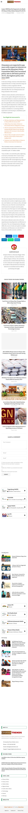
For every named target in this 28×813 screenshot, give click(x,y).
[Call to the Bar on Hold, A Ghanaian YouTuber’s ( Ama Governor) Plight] (5, 595)
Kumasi (10, 623)
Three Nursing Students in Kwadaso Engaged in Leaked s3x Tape (19, 653)
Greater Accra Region (17, 499)
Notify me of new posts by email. (9, 471)
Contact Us (13, 810)
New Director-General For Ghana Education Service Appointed (18, 576)
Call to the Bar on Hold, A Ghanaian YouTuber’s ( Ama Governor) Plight (19, 594)
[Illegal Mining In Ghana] (5, 684)
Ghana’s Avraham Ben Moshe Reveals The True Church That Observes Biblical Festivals (19, 663)
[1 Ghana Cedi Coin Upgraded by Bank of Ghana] (5, 568)
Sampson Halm (10, 13)
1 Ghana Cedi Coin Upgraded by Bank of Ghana (19, 566)
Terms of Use (20, 810)
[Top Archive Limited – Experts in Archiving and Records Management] (5, 586)
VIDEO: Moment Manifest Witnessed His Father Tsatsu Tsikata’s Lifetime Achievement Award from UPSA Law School (13, 769)
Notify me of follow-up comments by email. (11, 467)
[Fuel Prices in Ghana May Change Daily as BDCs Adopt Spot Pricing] (14, 291)
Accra (9, 499)
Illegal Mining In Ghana (17, 681)
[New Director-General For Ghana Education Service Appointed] (5, 577)
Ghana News (21, 807)
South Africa (16, 491)
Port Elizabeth (12, 507)
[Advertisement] (14, 29)
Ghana (10, 607)
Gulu (9, 615)
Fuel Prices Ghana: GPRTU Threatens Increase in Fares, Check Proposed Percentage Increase (14, 327)
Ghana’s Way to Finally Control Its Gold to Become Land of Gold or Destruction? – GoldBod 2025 (14, 136)
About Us (7, 810)
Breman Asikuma (13, 632)
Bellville (10, 491)
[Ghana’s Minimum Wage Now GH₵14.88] (5, 559)
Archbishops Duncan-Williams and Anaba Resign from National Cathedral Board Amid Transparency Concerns (18, 644)
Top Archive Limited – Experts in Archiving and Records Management (18, 585)
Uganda (14, 615)
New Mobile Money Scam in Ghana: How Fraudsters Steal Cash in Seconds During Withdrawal (14, 353)
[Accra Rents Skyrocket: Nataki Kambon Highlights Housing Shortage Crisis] (14, 391)
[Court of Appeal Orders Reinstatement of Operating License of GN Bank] (14, 416)
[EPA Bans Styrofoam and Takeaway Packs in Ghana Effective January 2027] (14, 367)
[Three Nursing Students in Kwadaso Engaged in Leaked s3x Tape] (5, 654)
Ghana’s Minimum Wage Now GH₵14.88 (19, 557)
